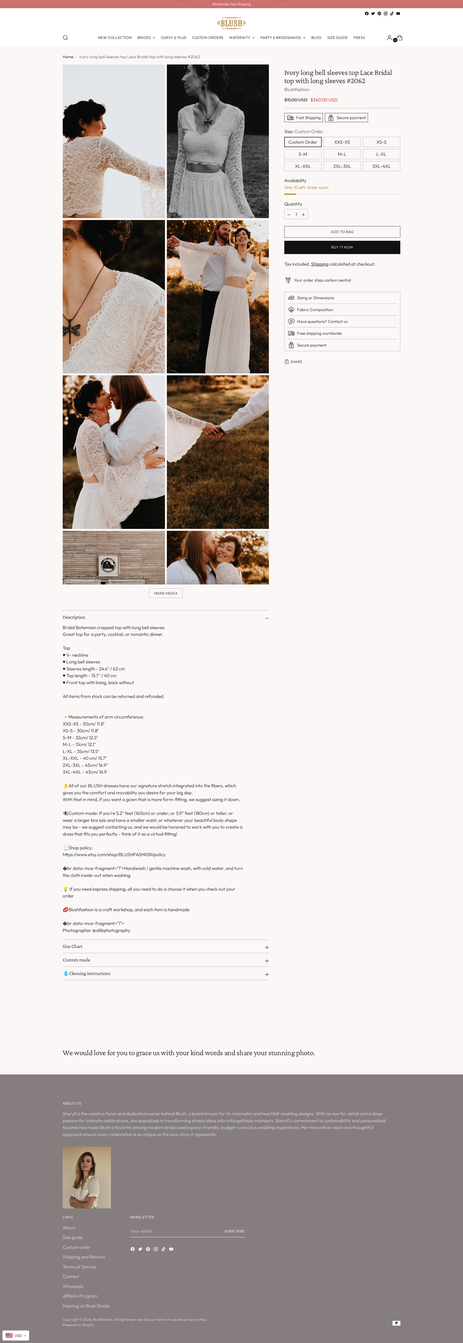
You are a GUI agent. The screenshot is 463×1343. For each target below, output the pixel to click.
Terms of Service (79, 1267)
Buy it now (342, 247)
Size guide (73, 1237)
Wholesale (73, 1286)
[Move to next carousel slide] (396, 1022)
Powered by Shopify (78, 1324)
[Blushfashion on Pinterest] (379, 13)
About (69, 1227)
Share (297, 362)
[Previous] (178, 4)
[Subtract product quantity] (303, 214)
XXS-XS (342, 142)
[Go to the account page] (387, 38)
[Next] (285, 4)
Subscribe (234, 1231)
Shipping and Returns (84, 1257)
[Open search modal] (65, 38)
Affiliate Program (80, 1296)
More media (166, 593)
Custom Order (302, 142)
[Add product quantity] (289, 214)
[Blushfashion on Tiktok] (392, 13)
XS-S (381, 142)
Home (68, 56)
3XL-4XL (381, 166)
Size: (303, 132)
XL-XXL (303, 166)
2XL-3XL (342, 166)
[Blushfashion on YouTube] (398, 13)
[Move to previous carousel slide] (385, 1022)
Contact (71, 1276)
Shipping (319, 264)
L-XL (381, 154)
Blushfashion (297, 89)
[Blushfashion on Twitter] (373, 13)
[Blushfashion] (231, 23)
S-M (303, 154)
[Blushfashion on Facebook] (367, 13)
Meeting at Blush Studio (86, 1306)
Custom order (77, 1247)
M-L (342, 154)
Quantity (293, 204)
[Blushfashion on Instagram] (385, 13)
